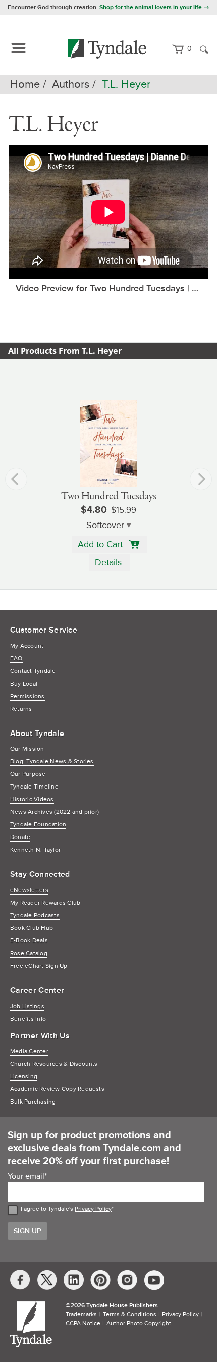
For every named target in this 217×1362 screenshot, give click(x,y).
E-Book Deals (29, 941)
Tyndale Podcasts (35, 915)
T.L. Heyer (126, 84)
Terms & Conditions (129, 1314)
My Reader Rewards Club (45, 903)
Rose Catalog (28, 953)
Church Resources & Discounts (54, 1064)
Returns (21, 709)
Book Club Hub (31, 928)
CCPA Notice (83, 1323)
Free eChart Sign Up (39, 966)
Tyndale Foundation (38, 824)
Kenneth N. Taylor (35, 850)
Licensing (23, 1076)
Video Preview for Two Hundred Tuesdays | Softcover (112, 288)
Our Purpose (28, 774)
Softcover (105, 525)
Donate (20, 837)
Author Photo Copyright (138, 1323)
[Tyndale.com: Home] (107, 49)
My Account (26, 646)
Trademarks (81, 1314)
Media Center (29, 1051)
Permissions (27, 696)
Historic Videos (32, 799)
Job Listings (27, 1006)
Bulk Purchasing (33, 1102)
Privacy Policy (93, 1209)
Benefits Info (28, 1019)
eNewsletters (29, 890)
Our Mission (27, 749)
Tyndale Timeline (34, 787)
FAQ (16, 658)
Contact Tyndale (33, 671)
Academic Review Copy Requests (57, 1089)
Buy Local (23, 684)
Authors (70, 84)
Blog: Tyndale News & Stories (52, 761)
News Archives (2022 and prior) (54, 812)
